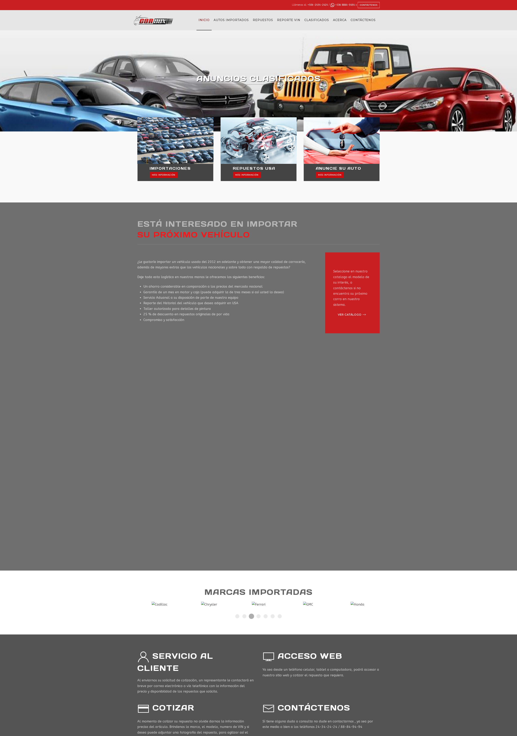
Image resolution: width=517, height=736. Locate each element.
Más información (163, 175)
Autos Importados (231, 20)
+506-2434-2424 (318, 4)
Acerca (340, 20)
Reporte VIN (288, 20)
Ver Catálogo (349, 314)
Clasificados (316, 20)
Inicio (204, 20)
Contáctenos (368, 5)
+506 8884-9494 (344, 4)
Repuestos (263, 20)
